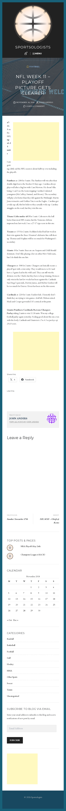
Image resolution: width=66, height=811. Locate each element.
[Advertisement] (37, 142)
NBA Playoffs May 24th (31, 546)
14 (24, 598)
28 (24, 610)
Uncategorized (13, 696)
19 (9, 604)
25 (54, 604)
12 (9, 598)
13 (17, 598)
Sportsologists (33, 47)
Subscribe (15, 740)
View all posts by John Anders (24, 422)
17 (46, 598)
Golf (9, 657)
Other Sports (12, 677)
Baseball (10, 638)
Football (34, 66)
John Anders (46, 102)
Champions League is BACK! (33, 554)
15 (32, 598)
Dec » (15, 620)
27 (17, 610)
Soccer (9, 683)
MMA (9, 670)
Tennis (9, 689)
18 (54, 598)
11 (54, 593)
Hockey (10, 664)
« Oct (9, 620)
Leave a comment (35, 106)
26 (9, 610)
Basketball (11, 645)
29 (32, 610)
